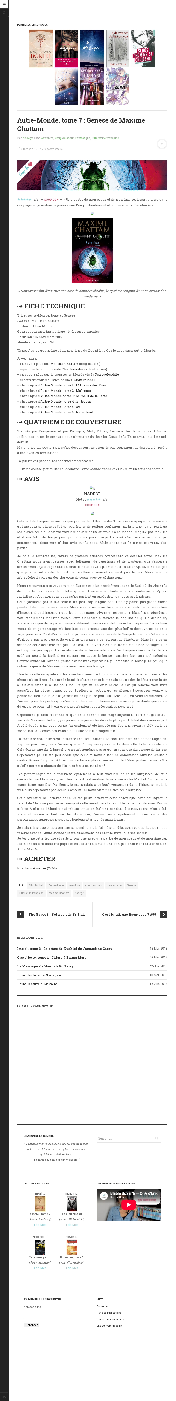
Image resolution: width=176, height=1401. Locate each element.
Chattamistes (72, 369)
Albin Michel (84, 380)
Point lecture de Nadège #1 (40, 975)
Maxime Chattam (64, 363)
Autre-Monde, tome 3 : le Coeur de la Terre (73, 396)
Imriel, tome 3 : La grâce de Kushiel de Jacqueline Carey (64, 948)
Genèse (131, 885)
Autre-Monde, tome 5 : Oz (60, 406)
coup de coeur (93, 885)
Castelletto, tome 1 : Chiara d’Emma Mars (51, 957)
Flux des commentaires (111, 1319)
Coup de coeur (64, 138)
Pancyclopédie (107, 374)
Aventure (47, 138)
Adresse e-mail (33, 1307)
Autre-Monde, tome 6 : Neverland (66, 412)
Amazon (39, 868)
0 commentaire (53, 149)
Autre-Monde (56, 885)
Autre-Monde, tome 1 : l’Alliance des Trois (73, 385)
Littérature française (105, 138)
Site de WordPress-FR (109, 1325)
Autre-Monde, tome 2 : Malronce (66, 390)
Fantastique (82, 138)
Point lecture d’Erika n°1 (38, 984)
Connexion (103, 1306)
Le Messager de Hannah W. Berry (45, 966)
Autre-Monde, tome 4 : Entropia (65, 401)
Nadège (28, 138)
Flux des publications (109, 1312)
